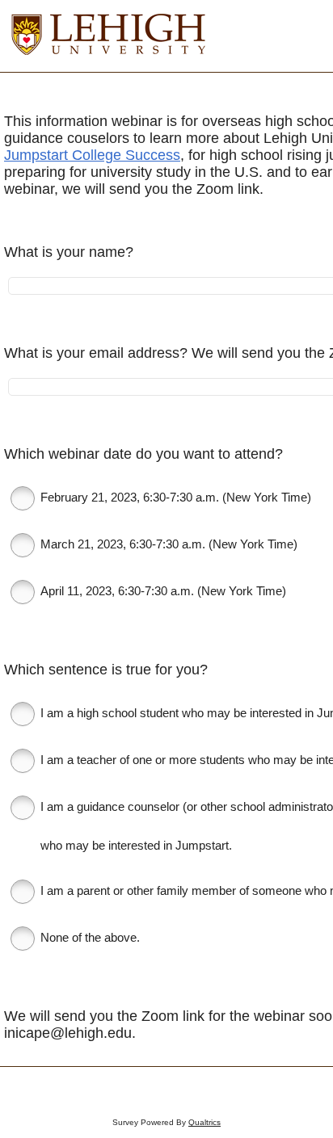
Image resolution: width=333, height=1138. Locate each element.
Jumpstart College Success (92, 155)
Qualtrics (204, 1122)
